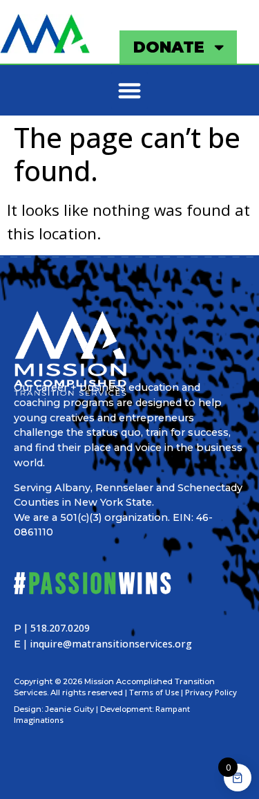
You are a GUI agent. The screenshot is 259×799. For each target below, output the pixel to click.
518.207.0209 (60, 627)
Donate (168, 47)
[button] (129, 90)
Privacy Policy (211, 692)
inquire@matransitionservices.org (111, 643)
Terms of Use (154, 692)
